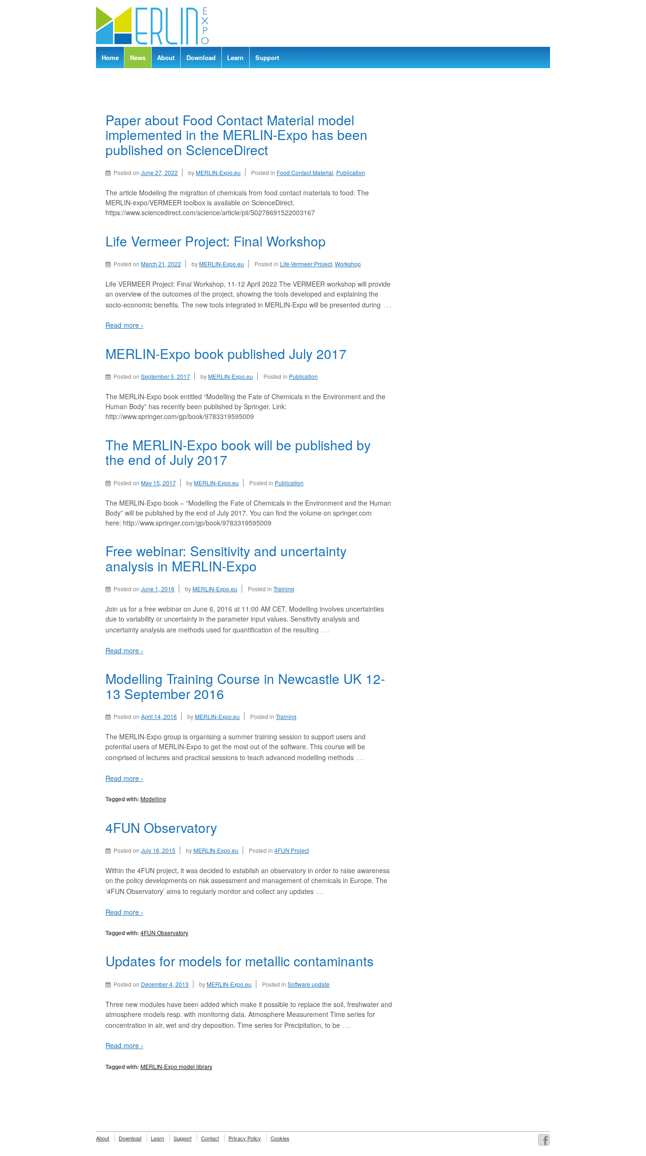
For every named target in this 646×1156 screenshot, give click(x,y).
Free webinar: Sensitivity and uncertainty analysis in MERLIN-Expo (226, 558)
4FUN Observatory (161, 827)
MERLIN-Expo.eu (218, 172)
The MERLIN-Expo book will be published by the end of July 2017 (238, 452)
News (138, 57)
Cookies (280, 1138)
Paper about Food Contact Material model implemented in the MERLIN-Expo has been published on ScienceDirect (236, 134)
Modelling (153, 799)
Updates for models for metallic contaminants (239, 960)
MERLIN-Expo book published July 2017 (226, 353)
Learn (235, 57)
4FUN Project (291, 850)
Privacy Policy (244, 1138)
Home (110, 57)
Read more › (124, 325)
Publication (350, 172)
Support (267, 57)
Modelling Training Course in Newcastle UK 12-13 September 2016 (245, 686)
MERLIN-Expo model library (176, 1066)
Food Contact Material (305, 172)
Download (201, 57)
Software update (309, 984)
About (166, 57)
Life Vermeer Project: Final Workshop (215, 240)
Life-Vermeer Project (306, 264)
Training (283, 589)
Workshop (348, 264)
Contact (210, 1138)
